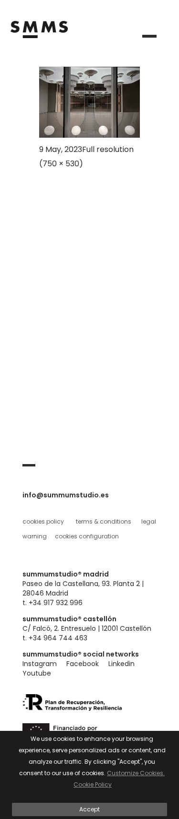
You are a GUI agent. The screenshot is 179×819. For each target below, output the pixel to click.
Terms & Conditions (103, 521)
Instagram (39, 663)
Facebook (82, 663)
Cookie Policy (93, 784)
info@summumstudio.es (65, 495)
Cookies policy (43, 521)
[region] (89, 775)
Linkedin (121, 663)
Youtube (36, 673)
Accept (89, 809)
